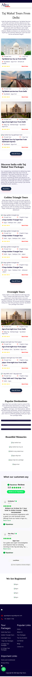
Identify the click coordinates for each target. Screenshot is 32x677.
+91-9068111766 (9, 619)
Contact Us (20, 646)
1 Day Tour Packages (7, 641)
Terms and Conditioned (8, 660)
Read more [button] (7, 520)
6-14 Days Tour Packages (5, 649)
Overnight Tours (6, 638)
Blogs (18, 643)
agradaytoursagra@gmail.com (13, 615)
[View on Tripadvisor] (5, 502)
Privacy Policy (5, 663)
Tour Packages (21, 635)
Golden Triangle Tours (7, 635)
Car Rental (20, 641)
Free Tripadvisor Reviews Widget (21, 564)
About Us (19, 632)
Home (19, 629)
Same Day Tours (6, 632)
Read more (6, 188)
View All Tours (16, 153)
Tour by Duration (22, 638)
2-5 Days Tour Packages (5, 644)
